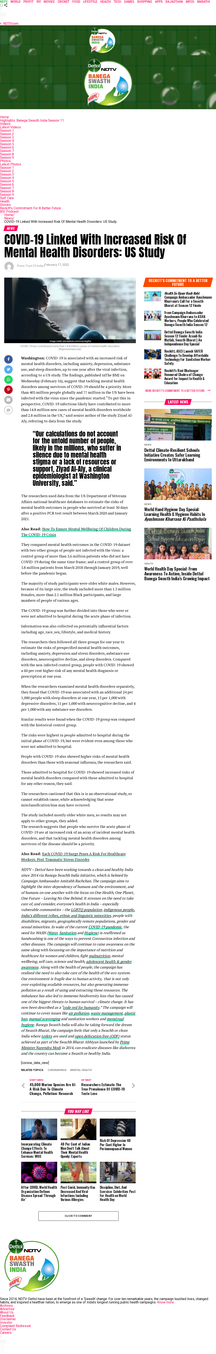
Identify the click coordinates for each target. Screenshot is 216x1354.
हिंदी (38, 1)
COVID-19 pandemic (105, 926)
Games (129, 1)
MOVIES (49, 1)
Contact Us (8, 1329)
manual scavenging (44, 1018)
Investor (6, 1322)
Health (4, 201)
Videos (5, 124)
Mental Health (81, 1070)
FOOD (76, 1)
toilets (46, 1036)
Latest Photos (10, 164)
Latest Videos (10, 127)
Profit (28, 1)
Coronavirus (57, 1070)
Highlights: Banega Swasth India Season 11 (32, 120)
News (9, 218)
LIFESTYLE (90, 1)
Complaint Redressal (15, 1326)
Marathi (203, 1)
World (15, 1)
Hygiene (91, 932)
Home (4, 117)
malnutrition (99, 955)
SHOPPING (144, 1)
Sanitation (67, 932)
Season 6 (7, 147)
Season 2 (7, 134)
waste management (107, 1013)
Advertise (7, 1309)
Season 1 (7, 131)
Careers (6, 1333)
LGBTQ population (86, 909)
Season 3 (7, 137)
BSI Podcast (9, 212)
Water (53, 932)
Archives (6, 1306)
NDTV (4, 1)
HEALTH (105, 1)
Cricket (63, 1)
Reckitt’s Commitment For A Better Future (30, 208)
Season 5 (7, 144)
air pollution (79, 1013)
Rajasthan (174, 1)
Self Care (7, 198)
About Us (7, 1312)
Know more (165, 1302)
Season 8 (7, 154)
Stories (5, 205)
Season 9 (7, 158)
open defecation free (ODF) (97, 1036)
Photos (5, 161)
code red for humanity (81, 1007)
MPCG (190, 1)
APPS (159, 1)
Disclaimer (8, 1319)
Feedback (7, 1316)
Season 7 (7, 151)
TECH (117, 1)
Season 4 (7, 141)
